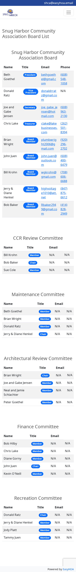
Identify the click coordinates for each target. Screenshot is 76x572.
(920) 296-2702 (64, 144)
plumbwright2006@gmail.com (48, 144)
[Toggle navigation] (68, 12)
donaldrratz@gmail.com (49, 95)
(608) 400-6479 (64, 160)
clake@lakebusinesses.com (49, 127)
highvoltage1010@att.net (49, 193)
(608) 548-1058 (64, 79)
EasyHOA (68, 569)
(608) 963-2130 (64, 111)
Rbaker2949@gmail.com (49, 209)
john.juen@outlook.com (49, 160)
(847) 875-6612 (64, 193)
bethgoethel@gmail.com (48, 79)
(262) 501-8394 (64, 127)
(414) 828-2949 (64, 209)
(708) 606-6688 (64, 176)
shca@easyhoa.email (58, 3)
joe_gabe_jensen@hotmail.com (49, 111)
